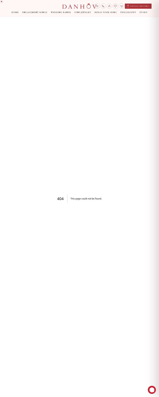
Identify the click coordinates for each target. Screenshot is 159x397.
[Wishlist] (115, 6)
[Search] (97, 6)
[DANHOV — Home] (79, 6)
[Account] (109, 6)
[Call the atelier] (103, 6)
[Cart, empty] (121, 6)
